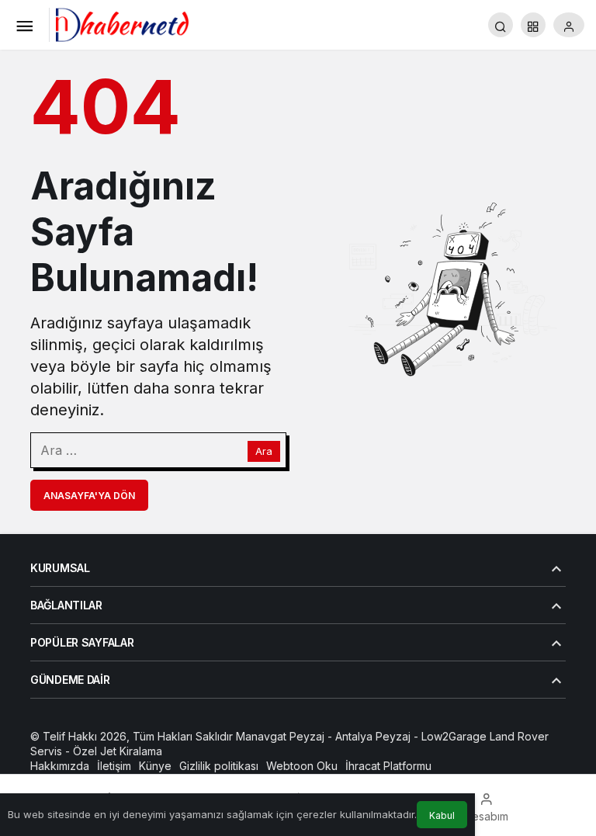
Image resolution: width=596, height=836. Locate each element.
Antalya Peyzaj (373, 736)
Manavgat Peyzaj (280, 736)
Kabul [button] (442, 815)
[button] (533, 24)
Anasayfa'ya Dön (89, 495)
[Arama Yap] (500, 24)
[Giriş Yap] (568, 24)
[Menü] (24, 24)
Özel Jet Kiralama (117, 751)
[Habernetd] (122, 23)
